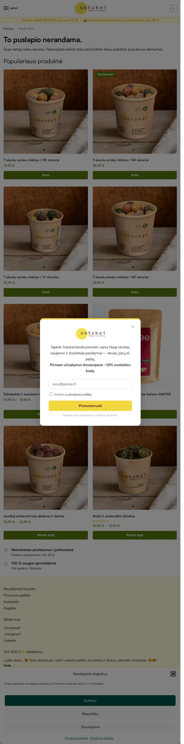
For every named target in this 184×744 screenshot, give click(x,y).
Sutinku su (73, 394)
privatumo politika (80, 394)
